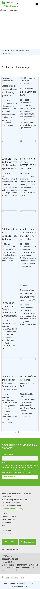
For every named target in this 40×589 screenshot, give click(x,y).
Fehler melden (10, 542)
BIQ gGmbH (6, 522)
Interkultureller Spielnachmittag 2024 (28, 91)
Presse (4, 514)
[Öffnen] (37, 4)
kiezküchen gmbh (9, 519)
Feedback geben (27, 542)
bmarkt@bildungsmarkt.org (12, 509)
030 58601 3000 (29, 584)
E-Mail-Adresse (7, 454)
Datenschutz (7, 530)
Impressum (6, 533)
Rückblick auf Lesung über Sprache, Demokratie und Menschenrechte (10, 309)
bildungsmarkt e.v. (9, 517)
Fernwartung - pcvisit (10, 549)
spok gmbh (6, 525)
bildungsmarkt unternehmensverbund (15, 50)
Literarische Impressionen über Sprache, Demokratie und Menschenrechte (10, 383)
